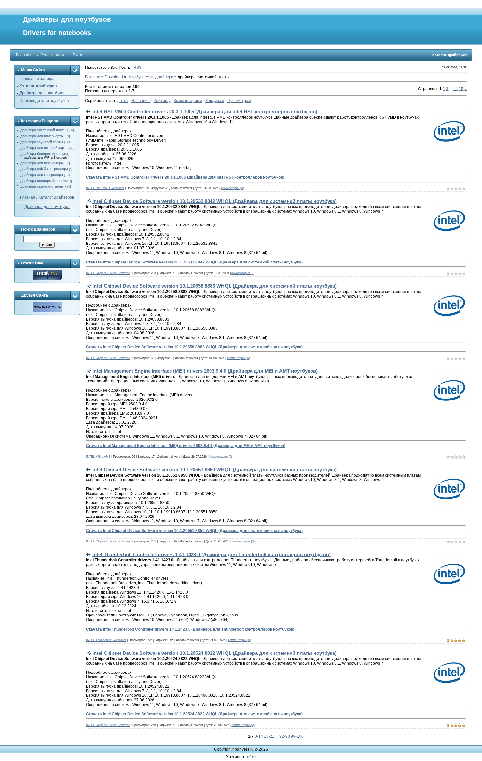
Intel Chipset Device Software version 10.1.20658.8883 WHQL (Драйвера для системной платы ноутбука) (214, 286)
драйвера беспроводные (40, 154)
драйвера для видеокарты (42, 136)
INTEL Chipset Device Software (108, 273)
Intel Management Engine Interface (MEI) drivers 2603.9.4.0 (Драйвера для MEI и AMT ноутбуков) (205, 371)
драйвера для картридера (41, 175)
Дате (121, 100)
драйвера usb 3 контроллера (44, 169)
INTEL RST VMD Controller (105, 188)
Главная (23, 55)
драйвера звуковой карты (41, 142)
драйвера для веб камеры (42, 163)
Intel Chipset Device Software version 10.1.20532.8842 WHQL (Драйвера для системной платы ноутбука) (214, 201)
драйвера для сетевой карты (44, 148)
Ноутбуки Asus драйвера (150, 77)
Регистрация (52, 55)
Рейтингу (162, 100)
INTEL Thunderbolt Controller (106, 640)
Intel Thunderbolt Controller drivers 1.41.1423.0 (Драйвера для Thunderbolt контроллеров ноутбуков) (211, 554)
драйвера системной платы (43, 130)
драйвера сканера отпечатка (44, 186)
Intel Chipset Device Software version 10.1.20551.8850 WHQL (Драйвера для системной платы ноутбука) (214, 469)
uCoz (251, 757)
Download (114, 77)
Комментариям (188, 100)
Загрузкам (214, 100)
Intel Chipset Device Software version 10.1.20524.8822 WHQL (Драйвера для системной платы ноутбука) (214, 653)
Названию (141, 100)
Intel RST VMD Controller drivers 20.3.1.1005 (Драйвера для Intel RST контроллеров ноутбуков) (204, 111)
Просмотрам (239, 100)
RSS (137, 67)
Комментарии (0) (232, 188)
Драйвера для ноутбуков (47, 207)
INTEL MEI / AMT (98, 456)
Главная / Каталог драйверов (47, 197)
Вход (77, 55)
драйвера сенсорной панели (44, 181)
